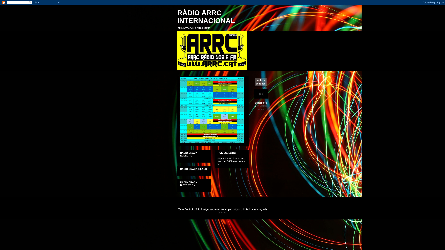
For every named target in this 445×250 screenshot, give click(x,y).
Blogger (222, 212)
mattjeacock (238, 209)
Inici (261, 93)
